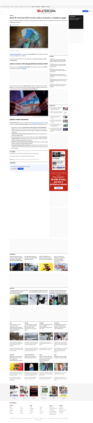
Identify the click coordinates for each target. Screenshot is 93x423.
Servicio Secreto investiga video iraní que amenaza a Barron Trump (46, 378)
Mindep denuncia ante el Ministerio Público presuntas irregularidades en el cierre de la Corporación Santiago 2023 (60, 344)
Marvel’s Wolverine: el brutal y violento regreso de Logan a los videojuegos (46, 258)
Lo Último (33, 6)
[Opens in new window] (33, 396)
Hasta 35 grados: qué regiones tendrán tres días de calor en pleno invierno (45, 343)
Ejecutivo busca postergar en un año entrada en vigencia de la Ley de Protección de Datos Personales (58, 85)
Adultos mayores (36, 159)
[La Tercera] (14, 396)
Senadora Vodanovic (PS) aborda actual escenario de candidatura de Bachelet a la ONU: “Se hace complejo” (58, 80)
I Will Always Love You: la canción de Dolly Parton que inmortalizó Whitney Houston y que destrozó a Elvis (31, 374)
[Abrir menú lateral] (2, 11)
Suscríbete (20, 168)
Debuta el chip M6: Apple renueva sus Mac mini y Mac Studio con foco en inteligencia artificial (16, 374)
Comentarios (17, 50)
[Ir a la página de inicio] (46, 11)
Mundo (25, 6)
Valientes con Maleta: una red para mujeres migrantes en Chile (60, 373)
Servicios (12, 15)
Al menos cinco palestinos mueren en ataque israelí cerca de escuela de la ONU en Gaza (46, 374)
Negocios (12, 6)
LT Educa (48, 6)
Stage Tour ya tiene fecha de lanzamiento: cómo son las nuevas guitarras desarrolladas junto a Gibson (16, 358)
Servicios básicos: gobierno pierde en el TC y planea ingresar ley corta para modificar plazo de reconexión (58, 75)
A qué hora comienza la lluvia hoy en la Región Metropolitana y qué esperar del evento (46, 326)
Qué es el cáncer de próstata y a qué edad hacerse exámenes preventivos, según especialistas (59, 259)
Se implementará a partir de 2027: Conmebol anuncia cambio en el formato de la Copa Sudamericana (60, 326)
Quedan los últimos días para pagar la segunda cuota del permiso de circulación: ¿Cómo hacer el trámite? (58, 292)
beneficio (24, 54)
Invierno (27, 159)
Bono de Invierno (19, 159)
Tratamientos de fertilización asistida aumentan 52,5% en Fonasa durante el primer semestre (16, 349)
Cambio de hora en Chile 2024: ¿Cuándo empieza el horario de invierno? (24, 153)
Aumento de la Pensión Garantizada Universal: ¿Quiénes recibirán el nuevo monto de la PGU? (56, 108)
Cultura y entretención (29, 354)
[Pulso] (24, 396)
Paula (55, 354)
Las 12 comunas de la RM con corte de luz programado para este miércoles (56, 116)
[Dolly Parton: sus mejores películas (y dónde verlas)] (31, 367)
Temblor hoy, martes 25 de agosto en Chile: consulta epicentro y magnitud (56, 112)
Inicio (2, 6)
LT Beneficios (38, 6)
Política (5, 6)
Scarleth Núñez (16, 24)
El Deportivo (21, 6)
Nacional (8, 6)
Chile (11, 323)
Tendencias (41, 323)
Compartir (12, 50)
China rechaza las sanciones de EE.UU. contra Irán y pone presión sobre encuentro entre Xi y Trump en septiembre (46, 359)
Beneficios (23, 159)
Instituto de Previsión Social (36, 122)
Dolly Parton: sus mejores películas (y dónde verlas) (30, 357)
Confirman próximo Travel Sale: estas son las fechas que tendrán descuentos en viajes (56, 125)
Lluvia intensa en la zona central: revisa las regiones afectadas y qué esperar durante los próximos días (16, 258)
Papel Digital (43, 6)
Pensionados (31, 159)
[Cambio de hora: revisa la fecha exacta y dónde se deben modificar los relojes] (65, 121)
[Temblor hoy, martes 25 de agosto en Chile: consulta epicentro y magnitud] (65, 112)
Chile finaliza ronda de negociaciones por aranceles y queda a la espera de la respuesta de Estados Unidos (58, 70)
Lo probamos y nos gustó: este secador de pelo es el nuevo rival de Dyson (60, 378)
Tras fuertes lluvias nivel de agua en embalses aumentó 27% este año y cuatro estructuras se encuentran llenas (58, 65)
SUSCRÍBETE (58, 188)
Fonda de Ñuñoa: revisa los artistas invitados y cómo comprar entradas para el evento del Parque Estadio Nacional (56, 130)
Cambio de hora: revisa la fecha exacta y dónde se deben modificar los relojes (56, 121)
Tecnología (17, 6)
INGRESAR (90, 11)
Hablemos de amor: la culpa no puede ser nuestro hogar (60, 357)
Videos (29, 6)
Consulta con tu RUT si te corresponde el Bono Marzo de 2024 (22, 156)
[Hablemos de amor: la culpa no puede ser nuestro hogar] (61, 367)
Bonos (15, 159)
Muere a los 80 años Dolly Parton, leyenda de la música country (31, 378)
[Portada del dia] (58, 169)
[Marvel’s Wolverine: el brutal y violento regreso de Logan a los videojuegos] (46, 267)
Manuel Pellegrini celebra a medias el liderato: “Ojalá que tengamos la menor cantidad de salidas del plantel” (61, 350)
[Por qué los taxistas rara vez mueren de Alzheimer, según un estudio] (31, 267)
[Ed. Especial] (43, 396)
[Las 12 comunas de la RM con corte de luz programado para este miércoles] (65, 117)
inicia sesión (13, 168)
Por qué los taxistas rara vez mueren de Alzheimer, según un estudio (31, 258)
